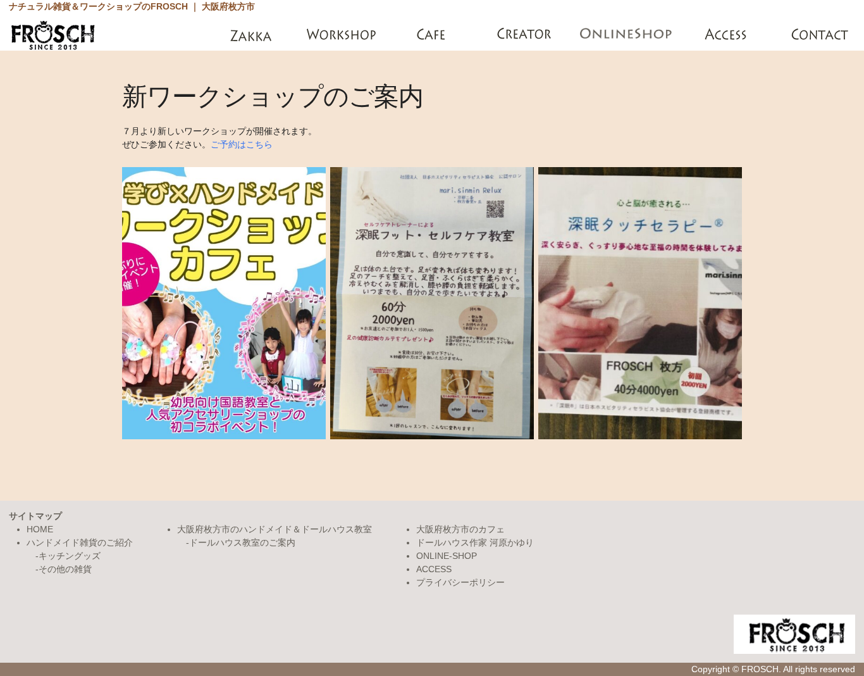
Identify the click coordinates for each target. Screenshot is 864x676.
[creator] (525, 35)
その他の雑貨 (65, 569)
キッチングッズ (70, 556)
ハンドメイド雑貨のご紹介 (80, 542)
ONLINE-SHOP (446, 556)
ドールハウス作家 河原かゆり (475, 542)
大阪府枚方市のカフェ (460, 529)
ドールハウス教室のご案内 (242, 542)
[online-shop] (626, 35)
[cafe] (434, 35)
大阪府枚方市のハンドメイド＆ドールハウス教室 (274, 529)
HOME (40, 529)
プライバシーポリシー (460, 582)
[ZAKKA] (250, 35)
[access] (727, 35)
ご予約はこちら (242, 144)
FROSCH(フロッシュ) (52, 35)
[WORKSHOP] (342, 35)
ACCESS (434, 569)
